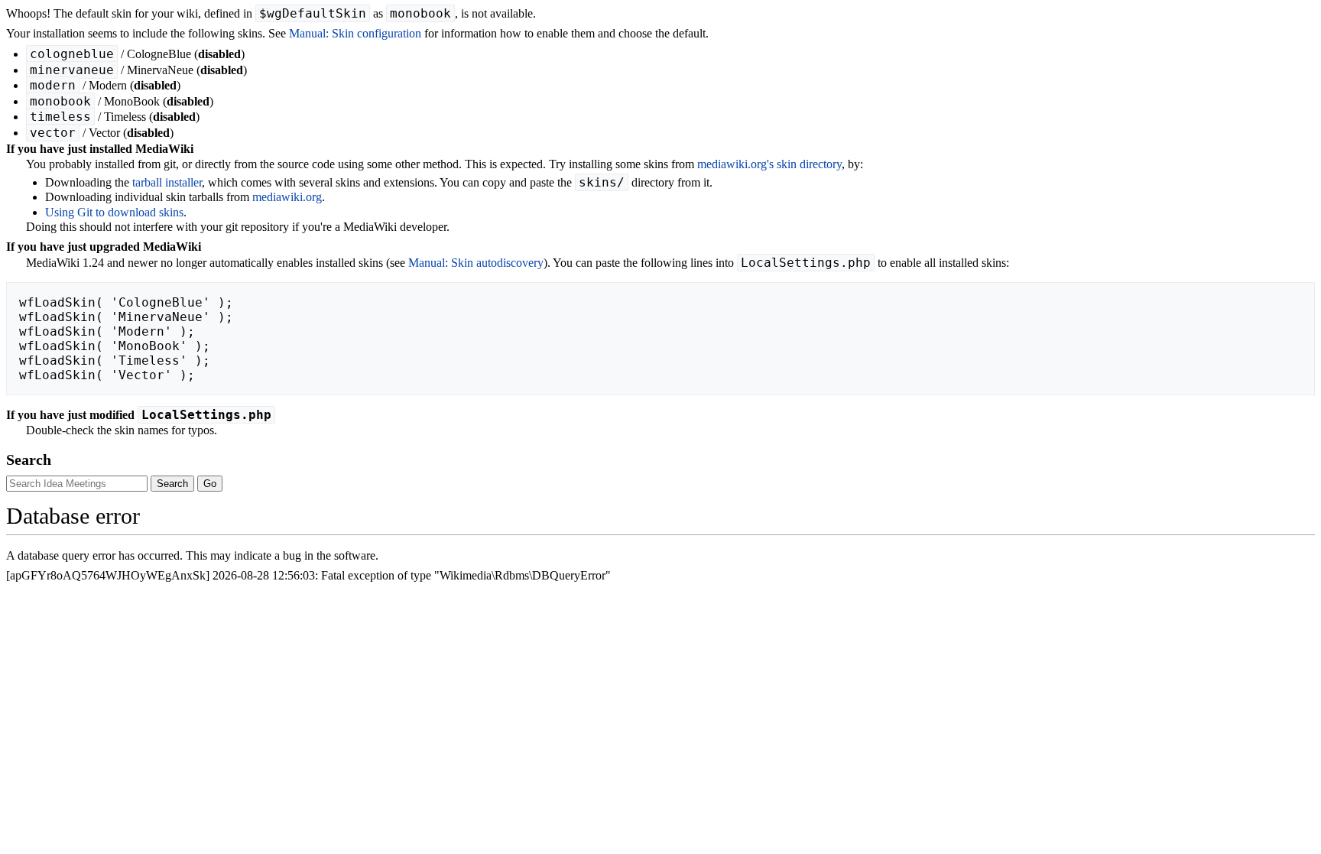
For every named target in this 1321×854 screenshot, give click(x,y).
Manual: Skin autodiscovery (476, 262)
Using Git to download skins (114, 212)
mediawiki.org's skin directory (769, 163)
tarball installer (167, 182)
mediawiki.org (287, 196)
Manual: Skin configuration (355, 33)
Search (28, 459)
